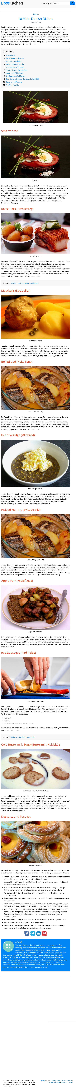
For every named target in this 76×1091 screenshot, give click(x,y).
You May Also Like (12, 85)
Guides (35, 14)
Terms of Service (66, 1080)
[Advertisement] (35, 997)
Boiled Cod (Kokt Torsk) (15, 64)
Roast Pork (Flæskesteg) (15, 58)
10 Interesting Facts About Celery (23, 737)
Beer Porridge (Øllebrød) (15, 67)
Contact (70, 1082)
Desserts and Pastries (14, 82)
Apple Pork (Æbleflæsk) (14, 73)
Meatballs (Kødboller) (14, 61)
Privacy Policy (56, 1080)
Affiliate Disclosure (54, 1082)
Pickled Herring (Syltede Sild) (17, 70)
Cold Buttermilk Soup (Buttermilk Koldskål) (22, 79)
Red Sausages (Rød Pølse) (15, 76)
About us (64, 1082)
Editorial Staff (29, 941)
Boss (12, 3)
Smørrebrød (10, 55)
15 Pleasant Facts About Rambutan (24, 283)
